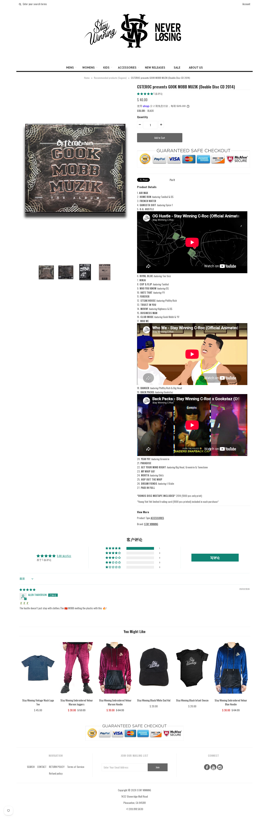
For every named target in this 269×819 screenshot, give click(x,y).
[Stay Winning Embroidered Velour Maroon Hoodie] (115, 696)
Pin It (172, 180)
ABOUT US (196, 67)
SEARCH (31, 767)
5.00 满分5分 (64, 556)
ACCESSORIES (127, 67)
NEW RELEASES (155, 67)
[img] (27, 589)
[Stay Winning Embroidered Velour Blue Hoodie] (231, 696)
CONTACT (41, 767)
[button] (145, 94)
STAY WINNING (151, 524)
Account (246, 4)
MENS (70, 67)
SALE (177, 67)
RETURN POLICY (57, 767)
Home (87, 77)
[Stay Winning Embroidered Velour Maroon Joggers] (77, 696)
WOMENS (88, 67)
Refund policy (55, 773)
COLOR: (141, 111)
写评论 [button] (215, 557)
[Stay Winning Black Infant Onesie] (192, 696)
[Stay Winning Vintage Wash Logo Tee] (38, 696)
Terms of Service (75, 767)
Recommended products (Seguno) (110, 77)
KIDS (106, 67)
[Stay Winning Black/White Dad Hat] (154, 696)
